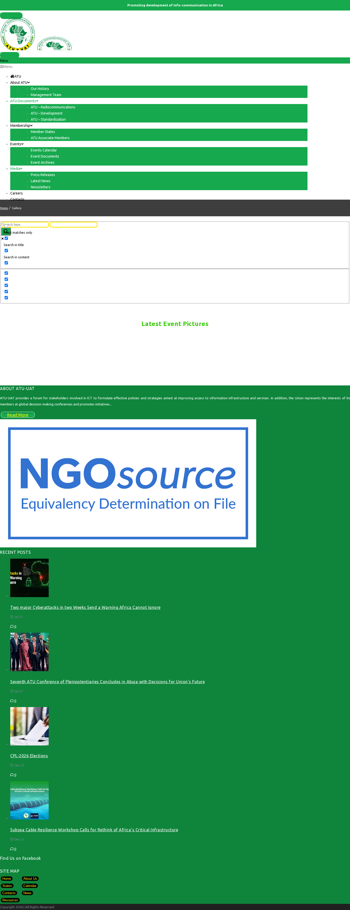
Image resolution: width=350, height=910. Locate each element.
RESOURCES (9, 53)
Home (4, 208)
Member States (11, 14)
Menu (7, 67)
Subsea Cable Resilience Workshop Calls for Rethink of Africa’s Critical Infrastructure (94, 829)
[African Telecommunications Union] (175, 33)
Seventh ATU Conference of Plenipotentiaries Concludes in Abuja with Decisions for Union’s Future (107, 681)
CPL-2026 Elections (29, 755)
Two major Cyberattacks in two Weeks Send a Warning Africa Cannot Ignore (85, 607)
